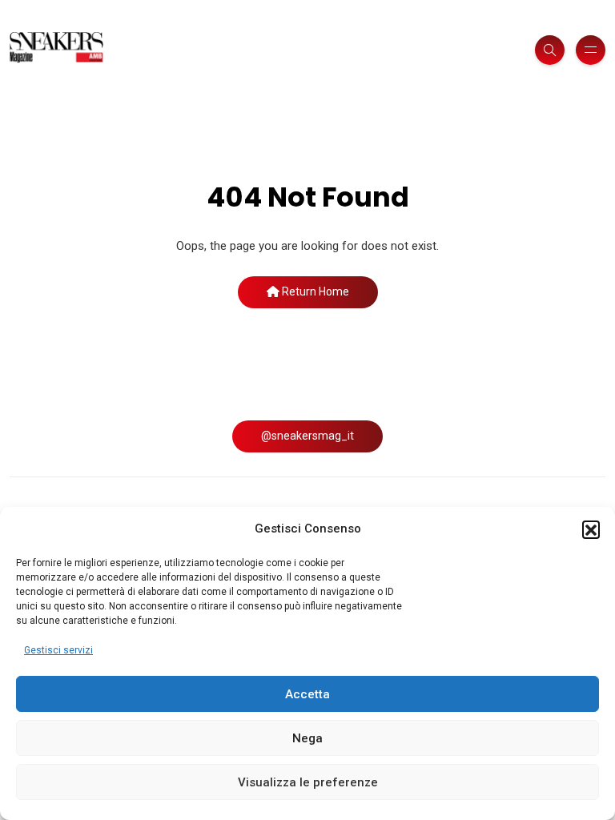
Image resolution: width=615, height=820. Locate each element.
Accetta (307, 694)
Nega (307, 738)
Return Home (314, 291)
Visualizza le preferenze (308, 782)
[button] (591, 529)
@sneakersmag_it (307, 435)
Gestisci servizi (58, 650)
